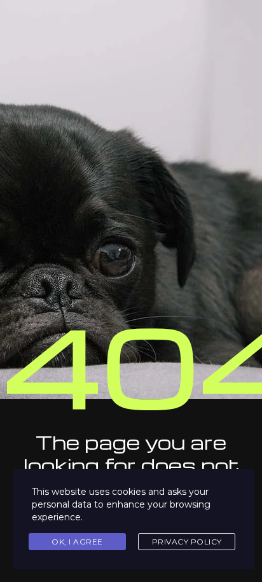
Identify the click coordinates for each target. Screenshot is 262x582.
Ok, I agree (77, 541)
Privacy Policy (187, 541)
